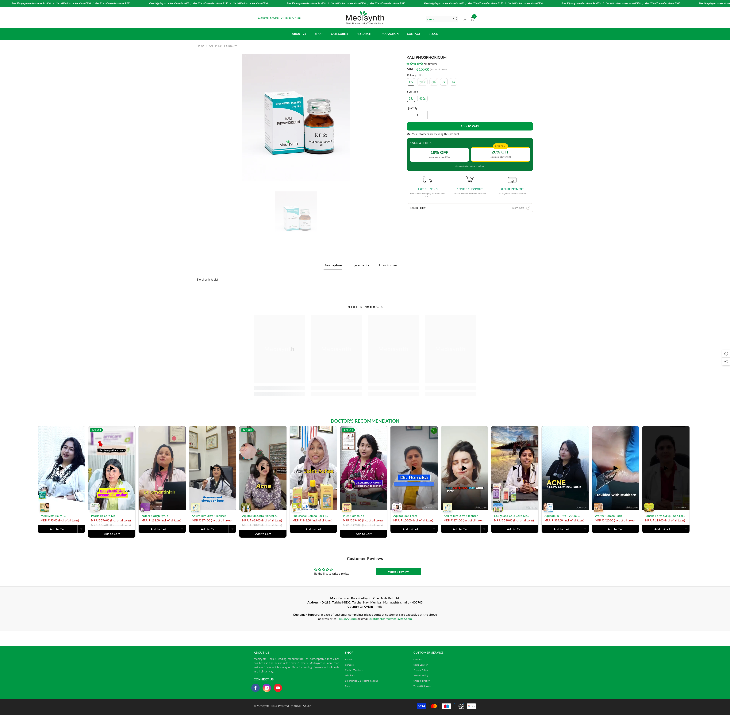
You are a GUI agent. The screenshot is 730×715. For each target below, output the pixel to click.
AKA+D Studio (302, 706)
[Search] (442, 19)
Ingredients (360, 265)
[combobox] (438, 19)
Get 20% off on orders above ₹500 (112, 3)
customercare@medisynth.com (390, 618)
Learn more (518, 207)
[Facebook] (255, 688)
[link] (279, 388)
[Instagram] (267, 688)
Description (333, 265)
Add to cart (470, 126)
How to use (388, 265)
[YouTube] (278, 688)
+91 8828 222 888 (290, 17)
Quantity (412, 108)
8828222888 (348, 618)
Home (200, 45)
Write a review (398, 571)
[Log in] (465, 19)
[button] (415, 63)
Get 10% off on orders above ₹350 (73, 3)
